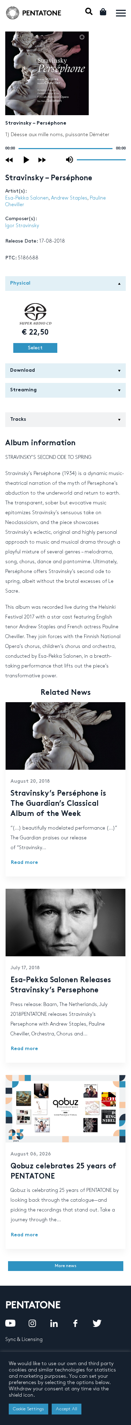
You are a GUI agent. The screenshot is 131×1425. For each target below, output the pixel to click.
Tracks (18, 419)
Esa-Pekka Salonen (27, 198)
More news (66, 1266)
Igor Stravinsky (22, 225)
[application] (65, 148)
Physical (20, 283)
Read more (24, 862)
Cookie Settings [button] (28, 1409)
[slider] (101, 159)
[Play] (27, 159)
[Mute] (69, 159)
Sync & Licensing (24, 1339)
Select (35, 347)
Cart (103, 11)
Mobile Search (89, 11)
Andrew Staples (69, 198)
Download (22, 370)
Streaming (23, 390)
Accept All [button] (66, 1409)
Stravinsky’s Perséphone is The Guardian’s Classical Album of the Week (58, 804)
